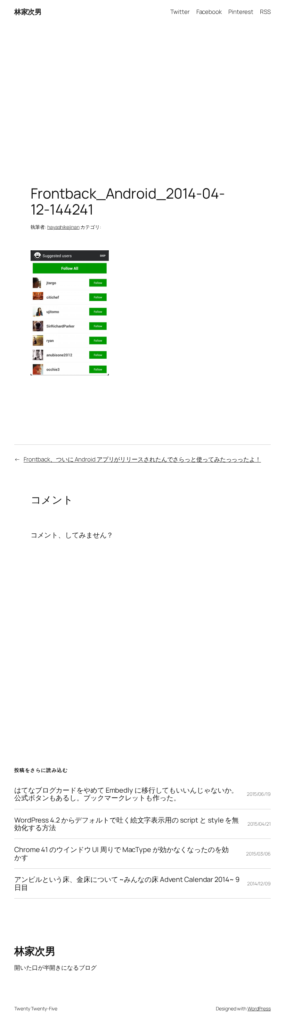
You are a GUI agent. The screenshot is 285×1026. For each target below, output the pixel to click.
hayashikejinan (63, 227)
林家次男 (27, 11)
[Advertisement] (142, 96)
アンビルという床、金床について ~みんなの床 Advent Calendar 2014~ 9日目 (126, 883)
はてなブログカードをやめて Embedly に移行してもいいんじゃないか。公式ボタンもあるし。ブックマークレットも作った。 (126, 794)
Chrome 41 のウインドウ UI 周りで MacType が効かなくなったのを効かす (121, 853)
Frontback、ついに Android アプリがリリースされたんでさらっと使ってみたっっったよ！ (142, 459)
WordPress (259, 1008)
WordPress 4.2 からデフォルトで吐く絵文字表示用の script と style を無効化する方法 (126, 824)
